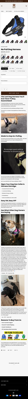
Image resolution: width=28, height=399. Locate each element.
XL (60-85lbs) (12, 71)
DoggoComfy (4, 46)
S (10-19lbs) (11, 68)
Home (2, 11)
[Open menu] (3, 6)
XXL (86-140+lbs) (21, 71)
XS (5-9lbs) (4, 68)
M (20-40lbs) (19, 68)
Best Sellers (9, 11)
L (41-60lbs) (4, 71)
